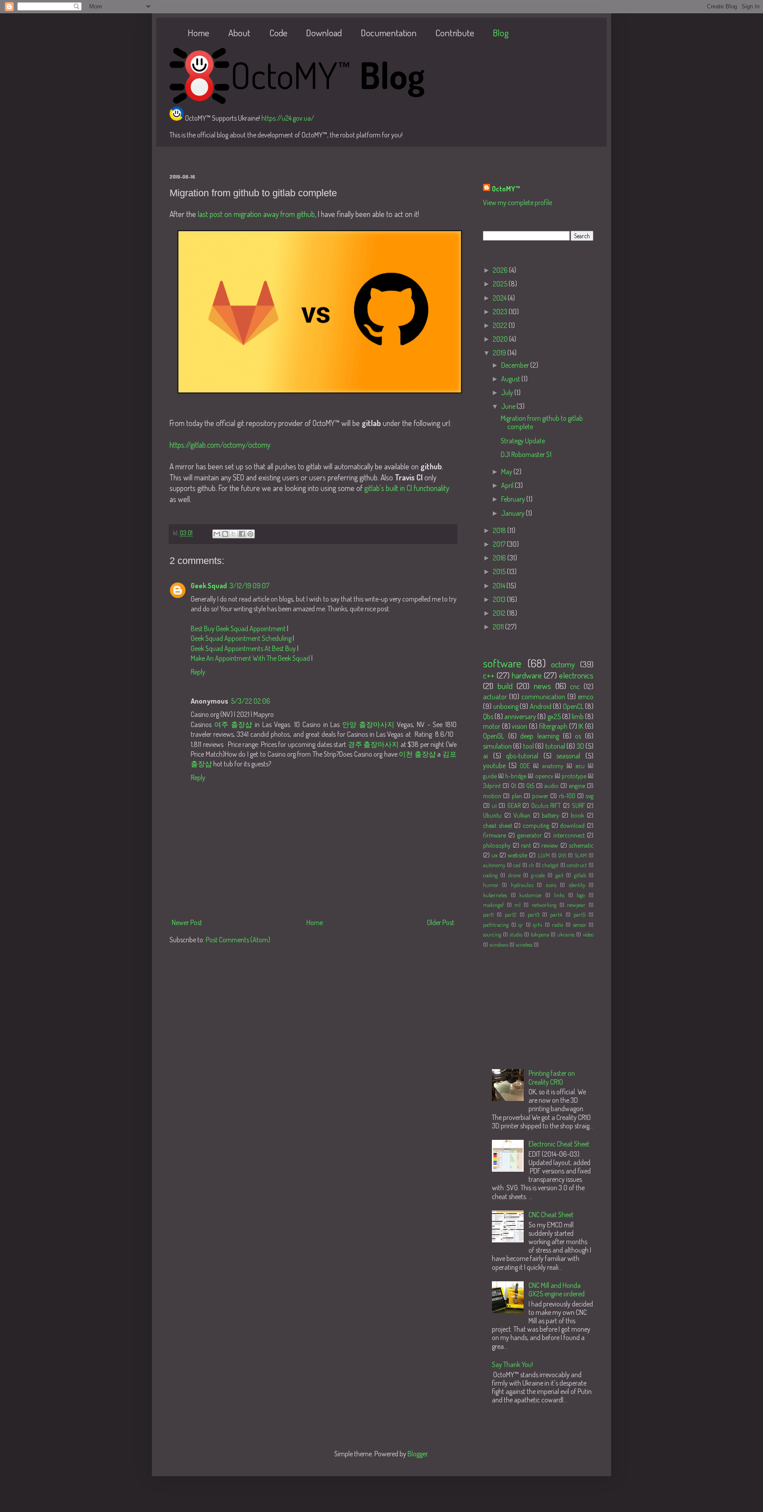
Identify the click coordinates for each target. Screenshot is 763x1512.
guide (490, 776)
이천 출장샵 (417, 754)
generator (529, 835)
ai (485, 755)
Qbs (488, 716)
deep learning (539, 735)
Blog (501, 32)
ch (531, 864)
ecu (580, 765)
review (549, 845)
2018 (500, 530)
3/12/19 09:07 (249, 585)
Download (324, 32)
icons (551, 884)
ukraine (565, 934)
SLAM (580, 855)
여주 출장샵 (233, 724)
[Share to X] (233, 533)
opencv (544, 776)
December (515, 365)
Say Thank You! (512, 1364)
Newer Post (187, 922)
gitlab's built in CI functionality (406, 488)
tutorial (555, 746)
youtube (494, 765)
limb (578, 716)
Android (540, 706)
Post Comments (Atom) (238, 939)
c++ (489, 675)
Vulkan (522, 815)
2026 (501, 270)
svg (589, 796)
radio (557, 924)
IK (580, 726)
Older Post (440, 922)
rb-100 (567, 796)
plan (517, 796)
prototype (574, 776)
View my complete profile (517, 202)
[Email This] (216, 533)
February (513, 499)
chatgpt (550, 864)
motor (491, 726)
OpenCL (573, 706)
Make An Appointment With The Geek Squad (250, 658)
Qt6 (562, 855)
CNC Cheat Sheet (551, 1214)
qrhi (537, 924)
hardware (527, 675)
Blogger (417, 1453)
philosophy (496, 845)
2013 (500, 599)
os (578, 735)
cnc (575, 686)
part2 (510, 914)
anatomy (552, 765)
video (588, 934)
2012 (500, 613)
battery (550, 815)
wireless (524, 944)
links (559, 895)
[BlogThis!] (225, 533)
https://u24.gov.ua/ (287, 118)
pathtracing (496, 924)
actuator (495, 696)
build (505, 685)
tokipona (540, 934)
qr (520, 924)
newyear (576, 904)
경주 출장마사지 (373, 744)
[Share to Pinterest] (250, 533)
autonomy (494, 864)
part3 (533, 914)
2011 (499, 626)
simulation (497, 746)
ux (494, 855)
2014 (499, 585)
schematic (581, 845)
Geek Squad (209, 585)
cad (517, 864)
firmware (494, 835)
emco (585, 696)
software (502, 663)
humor (491, 884)
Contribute (454, 32)
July (507, 392)
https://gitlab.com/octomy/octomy (220, 444)
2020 (501, 339)
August (511, 378)
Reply (198, 671)
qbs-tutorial (522, 755)
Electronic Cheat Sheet (559, 1143)
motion (492, 796)
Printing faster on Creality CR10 (552, 1077)
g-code (538, 875)
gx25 (554, 716)
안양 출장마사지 (368, 724)
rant (526, 845)
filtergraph (553, 726)
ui (494, 805)
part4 (556, 914)
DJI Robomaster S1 (526, 454)
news (542, 685)
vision (519, 726)
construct (577, 864)
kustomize (530, 895)
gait (559, 875)
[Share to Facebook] (242, 533)
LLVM (544, 855)
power (540, 796)
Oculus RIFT (546, 805)
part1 (488, 914)
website (517, 855)
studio (516, 934)
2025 (501, 283)
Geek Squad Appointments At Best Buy (243, 648)
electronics (576, 675)
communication (543, 696)
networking (544, 904)
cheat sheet (497, 825)
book (577, 815)
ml (517, 904)
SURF (578, 805)
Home (198, 32)
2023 (501, 311)
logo (581, 895)
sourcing (492, 934)
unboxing (505, 706)
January (513, 513)
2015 (500, 571)
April (508, 485)
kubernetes (495, 895)
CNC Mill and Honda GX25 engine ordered (557, 1289)
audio (551, 785)
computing (536, 825)
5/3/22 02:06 (250, 701)
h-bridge (515, 776)
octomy (563, 664)
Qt (513, 785)
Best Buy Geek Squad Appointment (238, 628)
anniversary (520, 716)
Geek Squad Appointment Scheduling (241, 638)
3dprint (492, 785)
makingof (493, 904)
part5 (579, 914)
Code (278, 32)
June (509, 406)
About (239, 32)
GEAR (514, 805)
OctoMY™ (506, 188)
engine (577, 785)
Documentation (388, 32)
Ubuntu (492, 815)
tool (528, 746)
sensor (579, 924)
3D (580, 746)
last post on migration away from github (256, 214)
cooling (490, 875)
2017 (500, 544)
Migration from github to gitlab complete (542, 422)
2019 (500, 352)
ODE (525, 765)
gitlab (580, 875)
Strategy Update (523, 440)
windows (498, 944)
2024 (500, 297)
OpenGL (493, 735)
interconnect (569, 835)
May (507, 471)
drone (514, 875)
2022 (501, 325)
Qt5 (530, 785)
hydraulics (522, 884)
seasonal (568, 755)
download (572, 825)
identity (577, 884)
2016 (500, 557)
